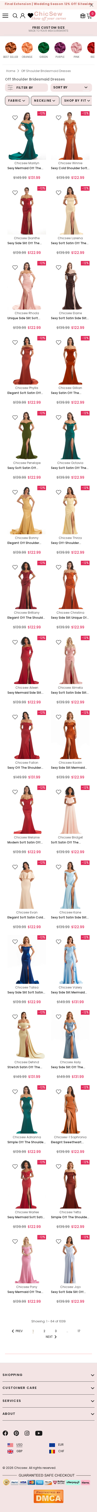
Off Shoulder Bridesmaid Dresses (46, 71)
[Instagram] (27, 1433)
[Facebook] (5, 1433)
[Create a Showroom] (82, 15)
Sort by (60, 87)
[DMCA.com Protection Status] (48, 1496)
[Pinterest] (16, 1433)
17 (79, 1331)
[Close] (92, 5)
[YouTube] (39, 1433)
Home (10, 71)
